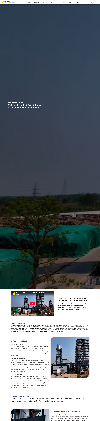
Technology (61, 2)
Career (78, 2)
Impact (70, 2)
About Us (36, 2)
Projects (52, 2)
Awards (45, 2)
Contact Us (89, 2)
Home (29, 2)
